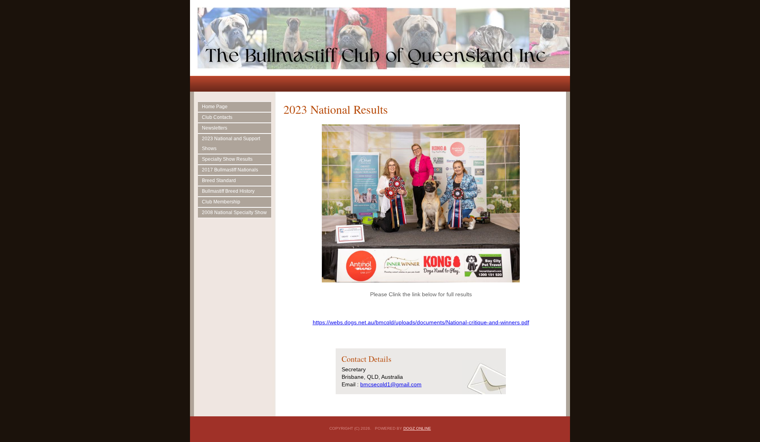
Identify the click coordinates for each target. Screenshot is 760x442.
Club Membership (221, 202)
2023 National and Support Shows (231, 143)
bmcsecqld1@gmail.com (391, 384)
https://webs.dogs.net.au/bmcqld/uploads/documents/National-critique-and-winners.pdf (421, 322)
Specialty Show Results (227, 159)
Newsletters (214, 128)
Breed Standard (219, 180)
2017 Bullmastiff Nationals (230, 170)
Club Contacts (217, 117)
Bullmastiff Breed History (228, 191)
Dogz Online (417, 428)
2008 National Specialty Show (234, 212)
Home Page (215, 106)
